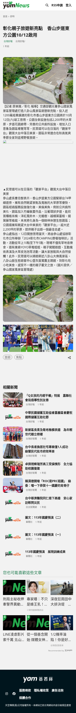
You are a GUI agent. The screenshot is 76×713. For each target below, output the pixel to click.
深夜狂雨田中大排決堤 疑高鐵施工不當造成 (61, 602)
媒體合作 (25, 698)
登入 (69, 5)
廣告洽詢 (57, 690)
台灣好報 (8, 41)
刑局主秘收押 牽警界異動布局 (13, 602)
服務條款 (25, 690)
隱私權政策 (41, 690)
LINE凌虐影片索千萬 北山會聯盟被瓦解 (14, 637)
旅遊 (8, 357)
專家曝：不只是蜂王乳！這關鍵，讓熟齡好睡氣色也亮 (37, 602)
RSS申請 (57, 5)
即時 (12, 16)
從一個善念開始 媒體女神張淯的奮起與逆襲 (38, 637)
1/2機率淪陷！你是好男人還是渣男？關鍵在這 (61, 637)
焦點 (19, 357)
